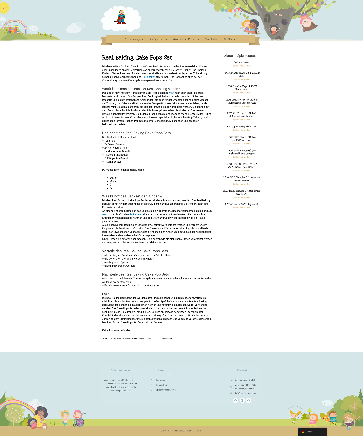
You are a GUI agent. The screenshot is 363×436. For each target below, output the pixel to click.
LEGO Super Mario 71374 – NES (242, 126)
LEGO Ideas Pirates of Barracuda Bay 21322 (241, 192)
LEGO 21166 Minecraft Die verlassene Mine (242, 139)
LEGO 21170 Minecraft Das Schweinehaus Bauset (241, 115)
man (171, 92)
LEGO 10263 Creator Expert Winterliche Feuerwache (241, 165)
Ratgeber (157, 39)
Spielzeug (132, 39)
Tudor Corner (241, 62)
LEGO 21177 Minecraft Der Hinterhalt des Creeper (241, 152)
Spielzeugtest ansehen (241, 66)
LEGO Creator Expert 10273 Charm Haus (241, 88)
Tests (228, 39)
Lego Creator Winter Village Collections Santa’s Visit (242, 101)
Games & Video (184, 39)
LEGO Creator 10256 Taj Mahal (241, 204)
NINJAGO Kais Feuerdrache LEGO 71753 (242, 74)
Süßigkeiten (148, 76)
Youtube (211, 39)
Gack (105, 214)
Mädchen (135, 214)
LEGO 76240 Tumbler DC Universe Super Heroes (241, 179)
